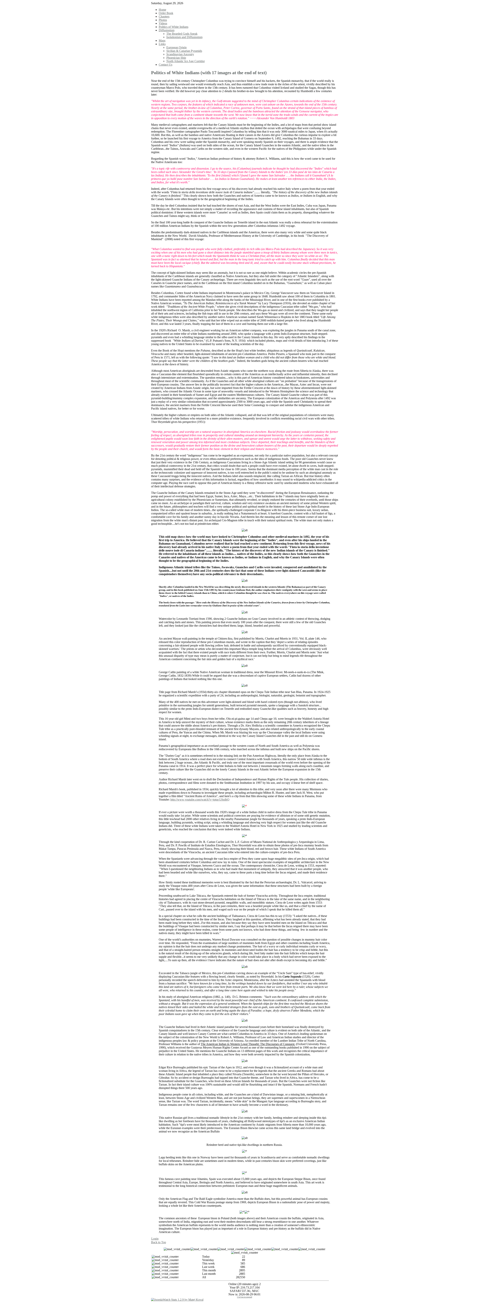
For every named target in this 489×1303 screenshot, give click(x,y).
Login (155, 1238)
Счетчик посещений (244, 1297)
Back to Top (158, 1242)
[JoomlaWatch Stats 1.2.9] (177, 1299)
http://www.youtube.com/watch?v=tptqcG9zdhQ (199, 799)
